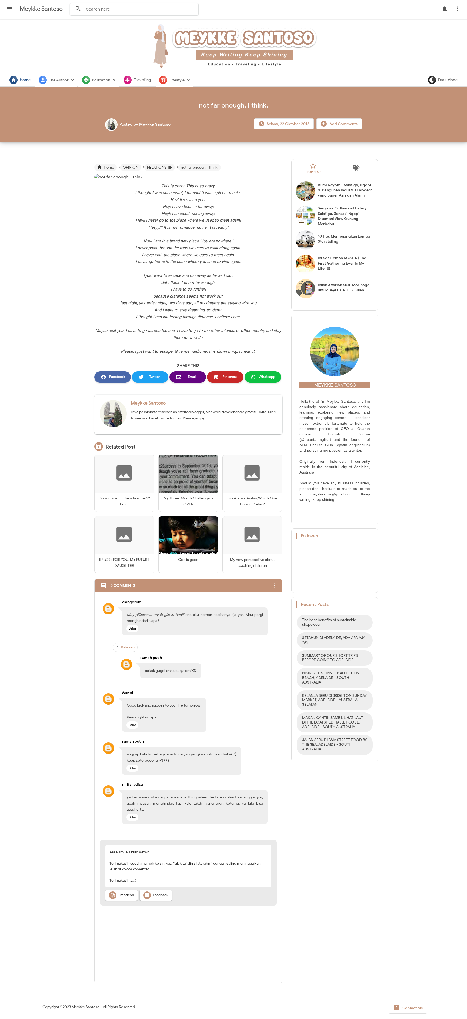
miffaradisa (132, 784)
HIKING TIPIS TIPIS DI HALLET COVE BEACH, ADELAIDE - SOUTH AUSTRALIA (332, 678)
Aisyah (128, 692)
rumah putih (151, 657)
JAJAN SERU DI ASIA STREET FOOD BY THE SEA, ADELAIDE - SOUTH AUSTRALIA (334, 744)
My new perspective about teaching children (252, 562)
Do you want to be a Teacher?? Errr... (124, 501)
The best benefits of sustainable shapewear (329, 622)
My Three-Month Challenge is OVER (188, 501)
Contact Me (408, 1008)
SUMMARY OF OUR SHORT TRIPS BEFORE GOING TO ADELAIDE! (330, 657)
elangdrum (132, 602)
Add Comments (343, 124)
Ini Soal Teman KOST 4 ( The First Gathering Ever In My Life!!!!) (342, 263)
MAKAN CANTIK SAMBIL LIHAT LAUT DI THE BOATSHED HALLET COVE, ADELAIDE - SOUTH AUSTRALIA (332, 722)
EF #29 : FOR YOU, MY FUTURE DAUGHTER (124, 562)
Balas (132, 628)
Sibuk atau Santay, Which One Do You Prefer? (252, 501)
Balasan (128, 647)
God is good (188, 559)
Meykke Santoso (148, 403)
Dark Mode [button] (448, 80)
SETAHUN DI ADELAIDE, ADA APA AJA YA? (333, 640)
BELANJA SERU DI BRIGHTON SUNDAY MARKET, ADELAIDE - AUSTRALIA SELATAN (334, 700)
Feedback (156, 895)
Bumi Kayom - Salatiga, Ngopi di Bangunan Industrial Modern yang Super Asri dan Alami (345, 190)
